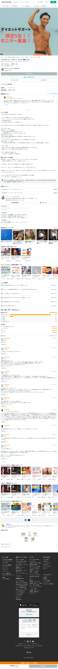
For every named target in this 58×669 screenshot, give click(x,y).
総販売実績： (8, 70)
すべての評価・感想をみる (52, 93)
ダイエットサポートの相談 (35, 57)
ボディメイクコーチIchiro (11, 196)
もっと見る (6, 104)
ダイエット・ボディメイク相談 (22, 57)
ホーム (2, 57)
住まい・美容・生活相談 (9, 57)
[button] (29, 285)
